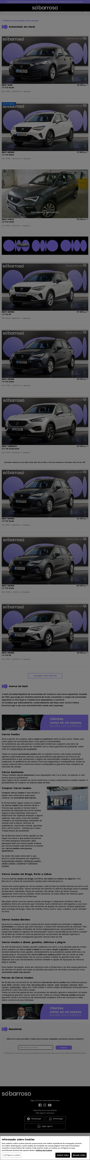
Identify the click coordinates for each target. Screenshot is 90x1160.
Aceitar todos (63, 1155)
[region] (45, 1148)
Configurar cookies (11, 1155)
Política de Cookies (44, 1150)
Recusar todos (79, 1155)
